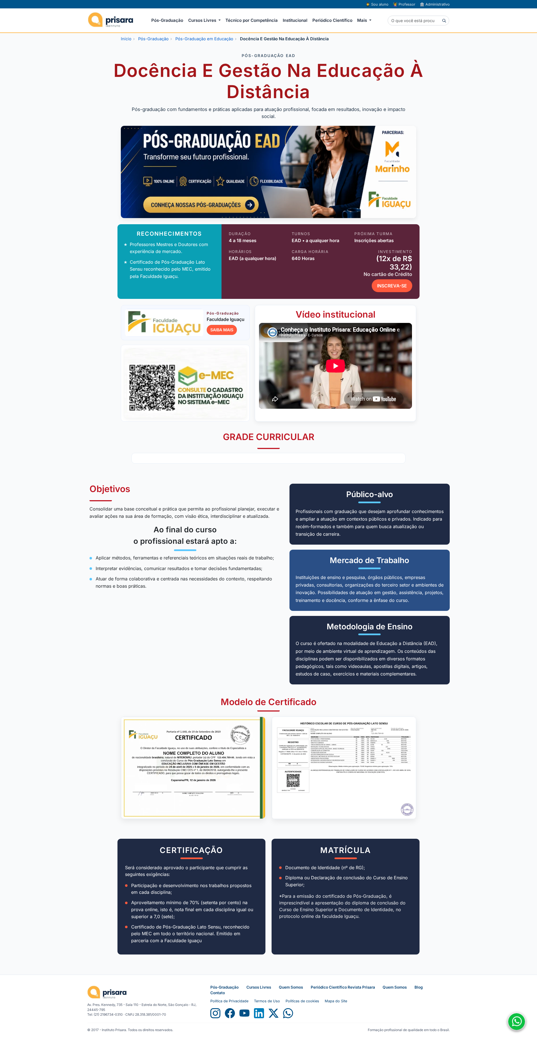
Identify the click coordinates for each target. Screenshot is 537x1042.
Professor (404, 4)
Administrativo (435, 4)
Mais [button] (362, 20)
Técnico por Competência (251, 20)
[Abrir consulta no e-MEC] (185, 383)
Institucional (295, 20)
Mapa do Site (336, 1001)
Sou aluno (377, 4)
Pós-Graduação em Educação (204, 38)
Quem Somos (291, 987)
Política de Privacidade (229, 1001)
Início (126, 38)
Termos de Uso (267, 1001)
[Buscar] (444, 20)
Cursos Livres (258, 987)
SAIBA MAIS (221, 329)
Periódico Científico (332, 20)
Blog (418, 987)
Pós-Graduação (167, 20)
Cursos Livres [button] (202, 20)
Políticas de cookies (302, 1001)
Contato (217, 993)
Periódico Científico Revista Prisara (343, 987)
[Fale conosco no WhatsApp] (516, 1021)
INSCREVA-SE (392, 286)
